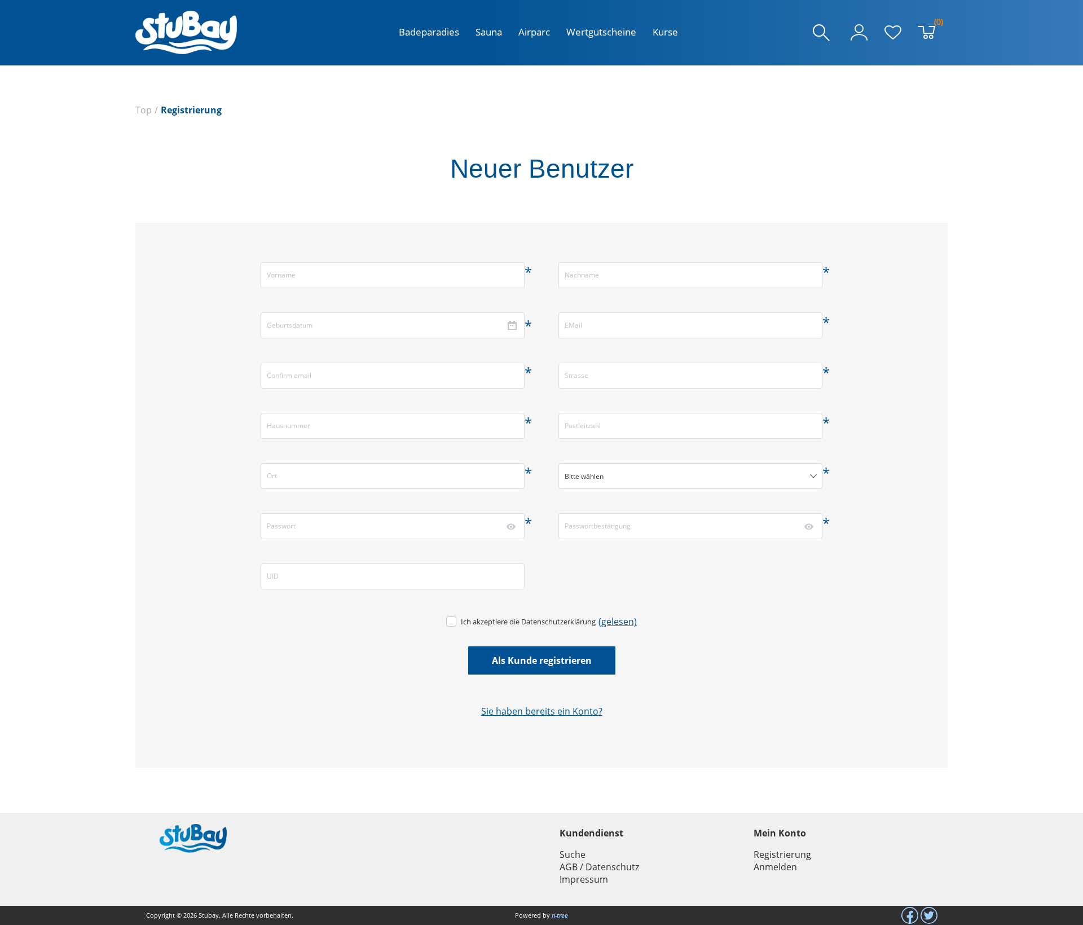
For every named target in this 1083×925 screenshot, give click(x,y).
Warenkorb (936, 24)
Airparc (534, 31)
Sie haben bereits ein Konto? (541, 711)
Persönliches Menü (859, 32)
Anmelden (775, 867)
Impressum (584, 879)
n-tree (560, 915)
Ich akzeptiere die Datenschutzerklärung (528, 621)
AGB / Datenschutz (599, 867)
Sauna (489, 31)
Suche (572, 854)
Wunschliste (893, 32)
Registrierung (782, 854)
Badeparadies (429, 31)
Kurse (665, 31)
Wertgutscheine (601, 31)
